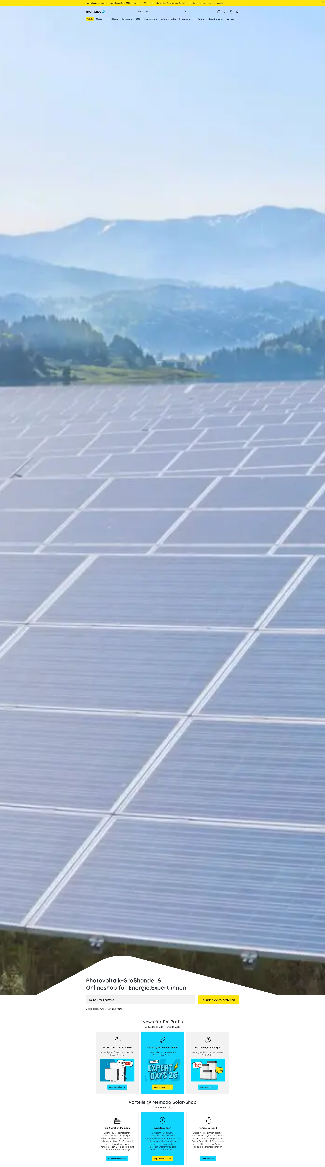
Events (219, 12)
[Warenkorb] (237, 12)
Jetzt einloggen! (114, 1008)
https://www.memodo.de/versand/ (201, 1113)
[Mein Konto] (231, 13)
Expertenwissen (225, 12)
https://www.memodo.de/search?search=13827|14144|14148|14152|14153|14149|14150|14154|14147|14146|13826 (207, 1034)
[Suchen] (185, 11)
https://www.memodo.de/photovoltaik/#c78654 (161, 1113)
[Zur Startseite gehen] (96, 11)
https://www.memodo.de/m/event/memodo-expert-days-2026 (159, 1034)
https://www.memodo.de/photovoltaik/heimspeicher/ (117, 1113)
